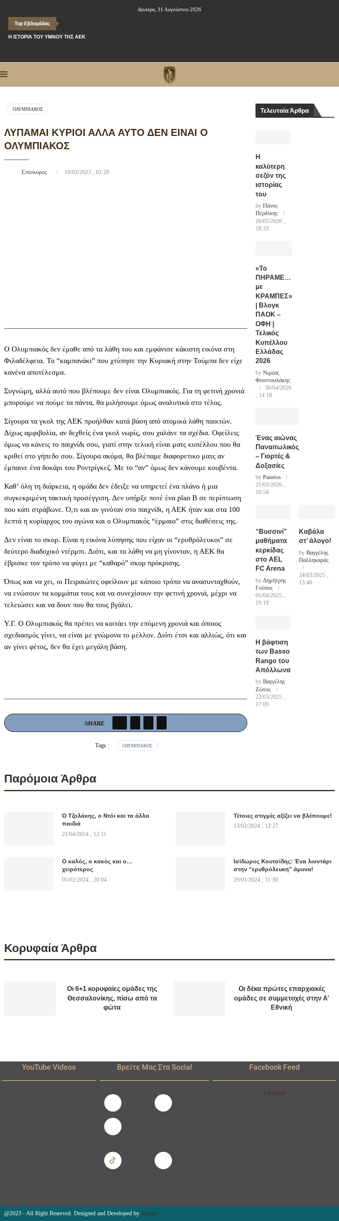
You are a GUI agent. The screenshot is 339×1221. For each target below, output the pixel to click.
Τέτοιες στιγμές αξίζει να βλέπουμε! (283, 815)
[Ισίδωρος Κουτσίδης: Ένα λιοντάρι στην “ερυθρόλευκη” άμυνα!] (200, 874)
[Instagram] (163, 1103)
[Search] (335, 75)
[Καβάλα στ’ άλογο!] (316, 512)
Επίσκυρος (35, 172)
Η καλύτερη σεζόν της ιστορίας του (270, 175)
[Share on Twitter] (135, 722)
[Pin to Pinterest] (148, 722)
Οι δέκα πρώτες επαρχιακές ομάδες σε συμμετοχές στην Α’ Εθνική (281, 998)
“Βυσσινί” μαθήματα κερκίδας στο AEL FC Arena (271, 550)
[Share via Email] (162, 722)
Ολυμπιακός (28, 109)
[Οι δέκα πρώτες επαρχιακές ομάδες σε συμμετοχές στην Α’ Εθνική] (199, 998)
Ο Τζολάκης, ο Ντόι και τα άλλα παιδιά (105, 819)
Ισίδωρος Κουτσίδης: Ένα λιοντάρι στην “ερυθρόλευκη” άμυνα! (283, 865)
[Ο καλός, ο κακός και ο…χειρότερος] (29, 874)
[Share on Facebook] (119, 722)
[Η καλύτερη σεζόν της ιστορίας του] (273, 137)
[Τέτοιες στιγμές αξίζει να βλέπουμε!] (200, 828)
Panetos (272, 477)
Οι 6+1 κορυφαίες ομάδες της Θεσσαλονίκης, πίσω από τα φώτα (112, 998)
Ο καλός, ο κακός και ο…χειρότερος (97, 865)
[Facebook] (152, 51)
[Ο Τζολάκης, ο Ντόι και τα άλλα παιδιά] (29, 828)
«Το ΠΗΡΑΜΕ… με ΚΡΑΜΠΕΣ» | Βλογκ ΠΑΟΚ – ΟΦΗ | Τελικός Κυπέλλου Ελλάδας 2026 (273, 315)
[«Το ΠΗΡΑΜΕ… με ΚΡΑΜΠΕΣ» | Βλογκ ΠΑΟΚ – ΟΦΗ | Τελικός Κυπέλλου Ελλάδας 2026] (273, 248)
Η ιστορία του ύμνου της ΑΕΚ (47, 37)
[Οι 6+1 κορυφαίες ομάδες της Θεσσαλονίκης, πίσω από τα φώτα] (30, 998)
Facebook (274, 1093)
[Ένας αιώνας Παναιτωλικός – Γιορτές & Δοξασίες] (277, 416)
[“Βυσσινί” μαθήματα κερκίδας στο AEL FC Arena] (273, 512)
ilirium (149, 1213)
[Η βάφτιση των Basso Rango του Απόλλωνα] (273, 622)
